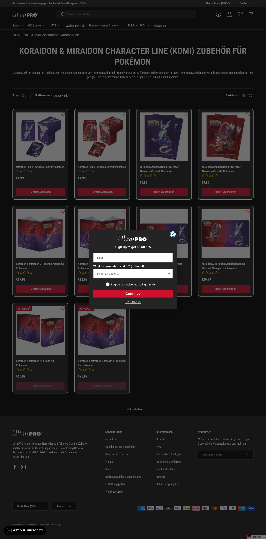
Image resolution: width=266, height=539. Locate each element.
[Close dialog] (172, 234)
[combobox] (132, 273)
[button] (25, 530)
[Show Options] (169, 273)
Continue (133, 294)
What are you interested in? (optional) (118, 266)
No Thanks (133, 302)
